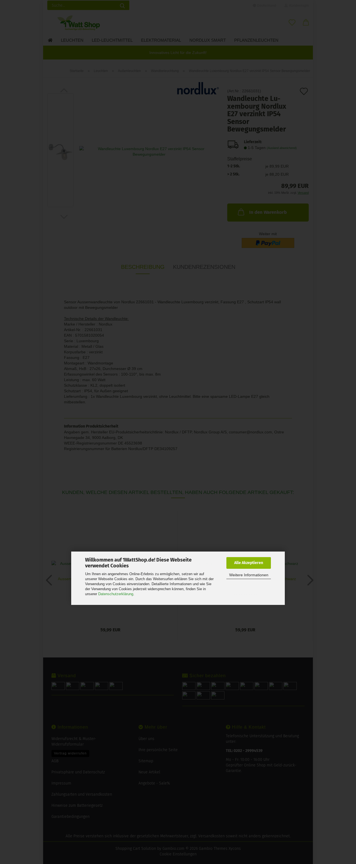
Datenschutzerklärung (115, 594)
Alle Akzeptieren (248, 562)
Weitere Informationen (248, 575)
